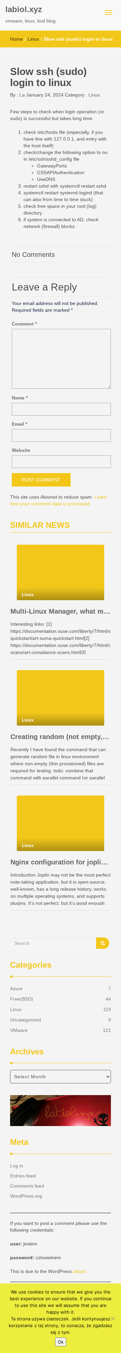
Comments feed (27, 1186)
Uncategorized (25, 1019)
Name (20, 397)
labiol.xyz (23, 9)
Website (21, 450)
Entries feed (23, 1175)
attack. (80, 1271)
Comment (24, 323)
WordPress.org (26, 1196)
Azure (16, 988)
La (21, 95)
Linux (33, 39)
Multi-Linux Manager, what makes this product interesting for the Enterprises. (60, 611)
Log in (16, 1165)
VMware (19, 1030)
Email (19, 424)
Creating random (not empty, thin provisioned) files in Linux (60, 736)
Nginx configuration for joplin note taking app (60, 862)
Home (16, 39)
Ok (61, 1342)
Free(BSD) (21, 999)
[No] (112, 1318)
